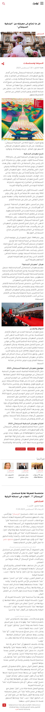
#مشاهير (40, 471)
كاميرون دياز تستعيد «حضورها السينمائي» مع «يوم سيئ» (8, 476)
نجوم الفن (31, 449)
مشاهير (40, 449)
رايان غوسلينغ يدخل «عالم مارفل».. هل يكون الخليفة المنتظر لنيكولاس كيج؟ (23, 476)
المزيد (17, 709)
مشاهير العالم (20, 449)
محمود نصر (8, 540)
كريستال (16, 514)
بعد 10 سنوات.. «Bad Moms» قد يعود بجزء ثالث (37, 476)
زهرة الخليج (39, 68)
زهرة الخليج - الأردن (36, 506)
